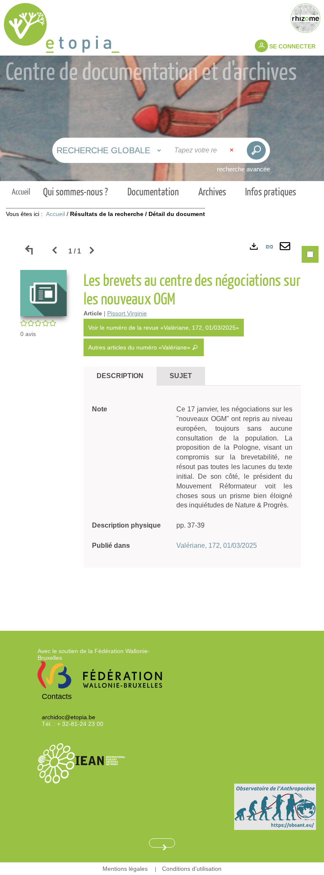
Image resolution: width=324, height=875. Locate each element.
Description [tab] (120, 375)
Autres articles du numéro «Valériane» (140, 347)
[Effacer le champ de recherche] (232, 150)
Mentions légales (125, 868)
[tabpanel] (162, 422)
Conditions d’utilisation (191, 868)
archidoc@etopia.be (68, 717)
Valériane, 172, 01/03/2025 (216, 545)
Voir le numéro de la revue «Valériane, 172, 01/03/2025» (163, 327)
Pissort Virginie (127, 313)
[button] (43, 292)
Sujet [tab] (181, 375)
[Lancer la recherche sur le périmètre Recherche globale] (256, 150)
